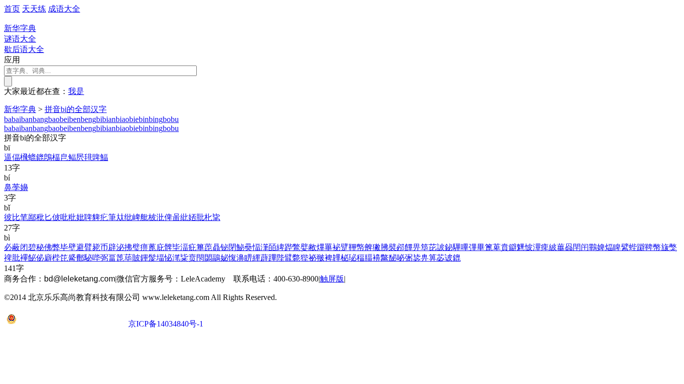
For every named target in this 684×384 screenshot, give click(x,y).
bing (156, 119)
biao (122, 119)
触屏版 (332, 278)
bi (99, 119)
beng (88, 119)
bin (144, 119)
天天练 (34, 8)
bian (109, 119)
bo (167, 119)
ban (27, 119)
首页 (12, 8)
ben (75, 119)
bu (175, 119)
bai (16, 119)
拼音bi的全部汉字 (76, 109)
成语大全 (64, 8)
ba (8, 119)
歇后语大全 (24, 49)
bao (54, 119)
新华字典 (20, 109)
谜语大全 (20, 38)
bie (134, 119)
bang (40, 119)
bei (64, 119)
